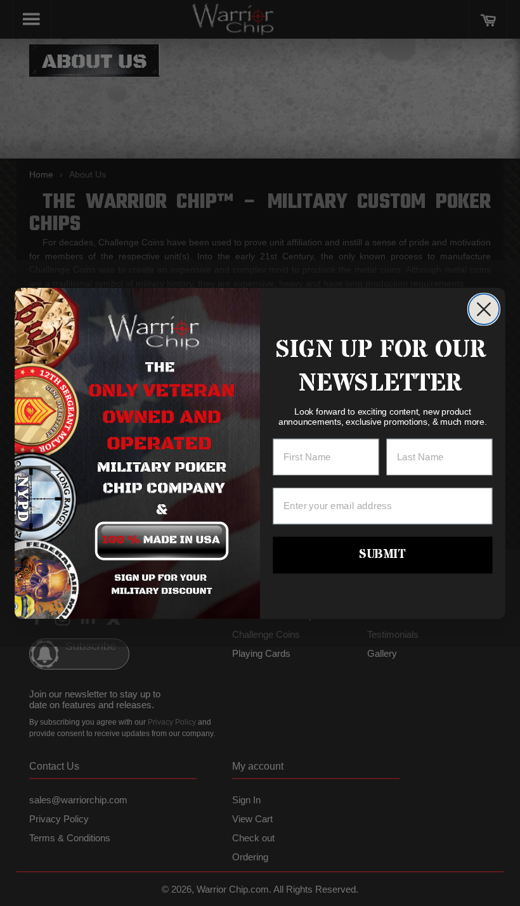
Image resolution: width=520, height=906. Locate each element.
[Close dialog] (484, 309)
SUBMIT (382, 554)
